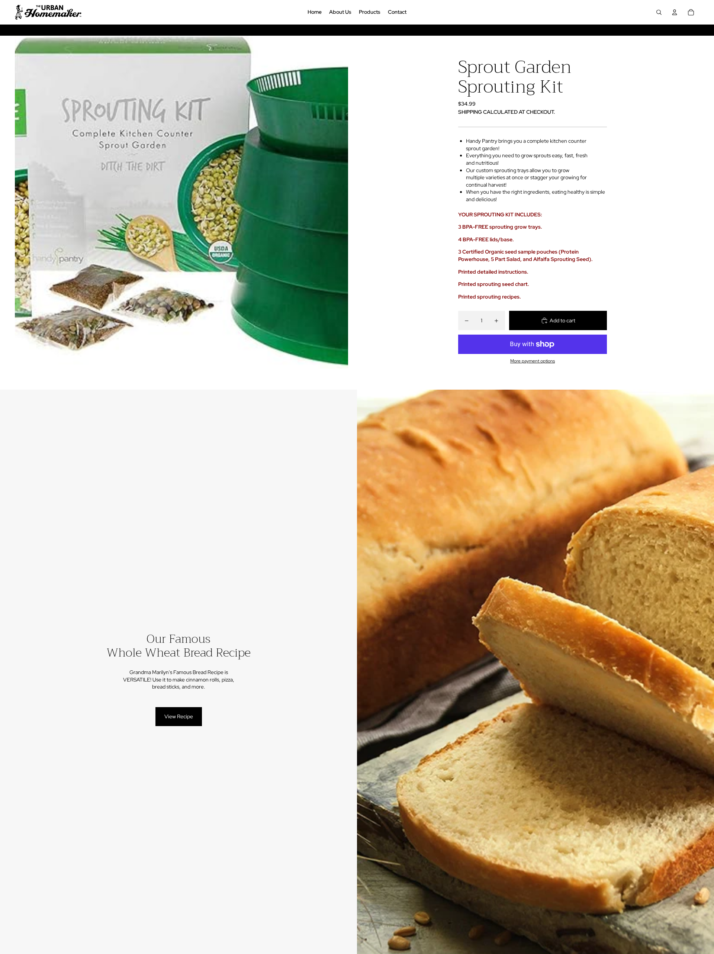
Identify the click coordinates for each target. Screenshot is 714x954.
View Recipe (178, 716)
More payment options (532, 361)
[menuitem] (315, 12)
